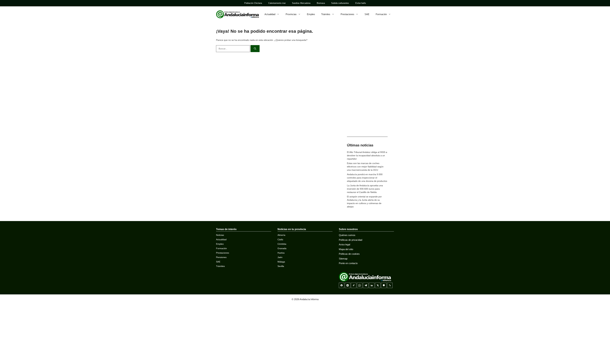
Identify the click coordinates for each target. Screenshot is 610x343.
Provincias (291, 14)
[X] (377, 285)
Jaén (280, 257)
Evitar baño (360, 3)
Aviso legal (344, 244)
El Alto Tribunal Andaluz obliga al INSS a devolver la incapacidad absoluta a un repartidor (367, 155)
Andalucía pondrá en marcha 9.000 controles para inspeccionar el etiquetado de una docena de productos (367, 177)
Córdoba (282, 244)
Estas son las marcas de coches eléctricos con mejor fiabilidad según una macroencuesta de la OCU (365, 166)
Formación (381, 14)
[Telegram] (365, 285)
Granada (282, 248)
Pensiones (221, 257)
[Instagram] (347, 285)
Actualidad (269, 14)
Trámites (325, 14)
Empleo (311, 14)
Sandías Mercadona (301, 3)
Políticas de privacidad (350, 240)
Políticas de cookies (349, 253)
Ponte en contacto (348, 263)
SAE (367, 14)
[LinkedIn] (371, 285)
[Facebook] (341, 285)
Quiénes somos (347, 235)
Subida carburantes (340, 3)
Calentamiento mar (277, 3)
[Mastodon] (383, 285)
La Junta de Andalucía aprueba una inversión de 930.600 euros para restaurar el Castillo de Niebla (365, 188)
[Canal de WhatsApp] (359, 285)
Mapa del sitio (346, 249)
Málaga (281, 261)
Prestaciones (347, 14)
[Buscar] (255, 48)
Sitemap (343, 258)
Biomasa (321, 3)
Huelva (281, 253)
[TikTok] (353, 285)
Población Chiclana (253, 3)
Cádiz (280, 239)
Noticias (220, 235)
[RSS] (390, 285)
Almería (281, 235)
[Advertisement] (367, 82)
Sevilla (281, 266)
